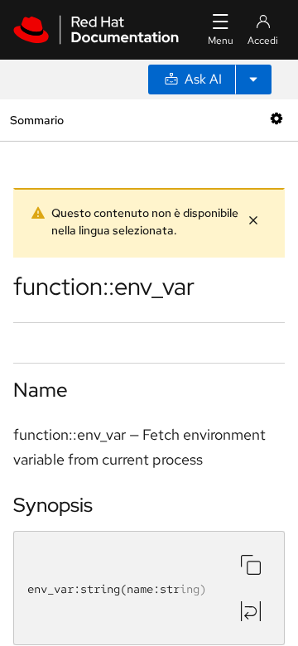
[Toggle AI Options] (253, 79)
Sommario (36, 120)
